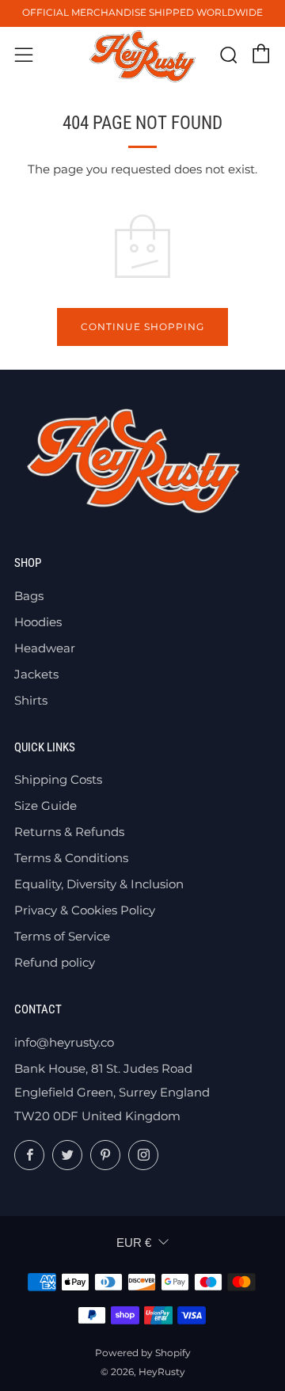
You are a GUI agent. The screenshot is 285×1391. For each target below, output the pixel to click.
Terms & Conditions (71, 857)
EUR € (133, 1242)
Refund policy (54, 962)
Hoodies (38, 621)
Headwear (44, 648)
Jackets (36, 674)
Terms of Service (62, 936)
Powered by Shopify (143, 1353)
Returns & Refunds (69, 831)
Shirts (31, 700)
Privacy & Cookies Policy (84, 910)
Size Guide (45, 805)
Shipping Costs (58, 779)
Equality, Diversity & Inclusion (99, 883)
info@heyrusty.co (64, 1042)
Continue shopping (142, 327)
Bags (29, 595)
